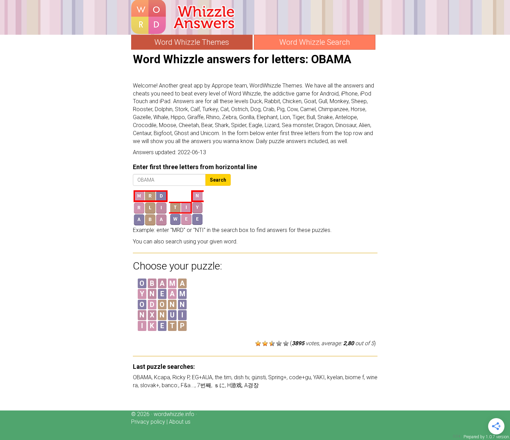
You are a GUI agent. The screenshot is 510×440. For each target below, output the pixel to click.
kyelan (335, 377)
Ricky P (180, 377)
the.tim (223, 377)
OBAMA (142, 377)
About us (179, 421)
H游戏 (234, 385)
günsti (259, 377)
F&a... (188, 385)
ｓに (219, 385)
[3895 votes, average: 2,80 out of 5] (258, 343)
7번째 (204, 385)
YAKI (319, 377)
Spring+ (277, 377)
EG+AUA (202, 377)
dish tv (241, 377)
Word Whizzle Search (314, 42)
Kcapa (162, 377)
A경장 (251, 385)
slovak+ (149, 385)
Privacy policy (148, 421)
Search (218, 180)
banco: (170, 385)
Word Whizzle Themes (191, 42)
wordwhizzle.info (174, 414)
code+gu (300, 377)
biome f (354, 377)
